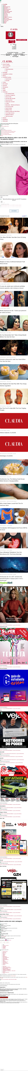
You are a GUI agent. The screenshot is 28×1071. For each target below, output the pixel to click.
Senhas (7, 133)
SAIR (13, 42)
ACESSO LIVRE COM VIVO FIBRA (11, 979)
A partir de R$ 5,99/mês (10, 816)
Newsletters (9, 134)
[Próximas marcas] (0, 25)
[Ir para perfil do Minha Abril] (14, 126)
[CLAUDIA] (14, 30)
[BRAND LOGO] (7, 62)
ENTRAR (12, 40)
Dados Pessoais (11, 132)
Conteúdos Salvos (13, 131)
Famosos (1, 135)
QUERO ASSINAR (4, 997)
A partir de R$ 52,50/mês (10, 858)
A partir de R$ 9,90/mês (10, 625)
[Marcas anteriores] (0, 2)
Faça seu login (13, 975)
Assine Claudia (21, 39)
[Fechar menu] (9, 123)
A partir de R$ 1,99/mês (10, 708)
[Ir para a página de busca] (27, 41)
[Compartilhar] (4, 202)
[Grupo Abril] (0, 1)
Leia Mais (14, 211)
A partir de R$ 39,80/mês (10, 918)
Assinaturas (9, 130)
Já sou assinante (6, 65)
